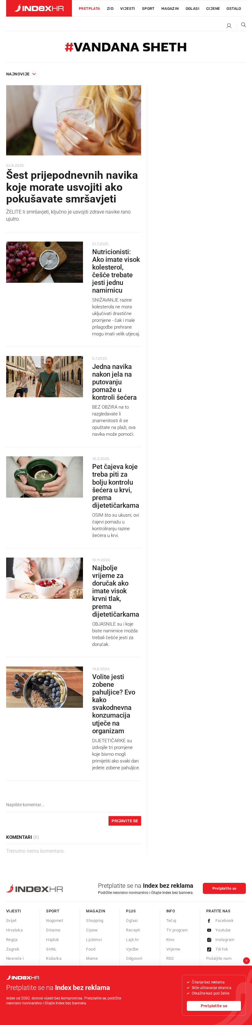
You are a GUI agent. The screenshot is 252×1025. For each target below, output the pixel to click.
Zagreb (12, 949)
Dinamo (53, 930)
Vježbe (132, 949)
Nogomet (54, 920)
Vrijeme (173, 949)
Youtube (223, 930)
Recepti (133, 930)
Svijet (11, 920)
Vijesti (127, 8)
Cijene (213, 8)
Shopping (94, 920)
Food (90, 949)
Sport (148, 8)
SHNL (51, 949)
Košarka (53, 958)
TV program (177, 930)
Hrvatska (14, 930)
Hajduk (52, 939)
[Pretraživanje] (241, 26)
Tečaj (171, 920)
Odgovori (134, 958)
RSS (170, 958)
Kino (170, 939)
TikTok (221, 949)
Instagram (224, 939)
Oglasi (192, 8)
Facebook (224, 920)
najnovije (18, 74)
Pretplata (89, 8)
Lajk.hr (132, 939)
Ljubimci (94, 939)
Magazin (95, 911)
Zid (110, 8)
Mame (92, 958)
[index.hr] (39, 8)
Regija (12, 939)
